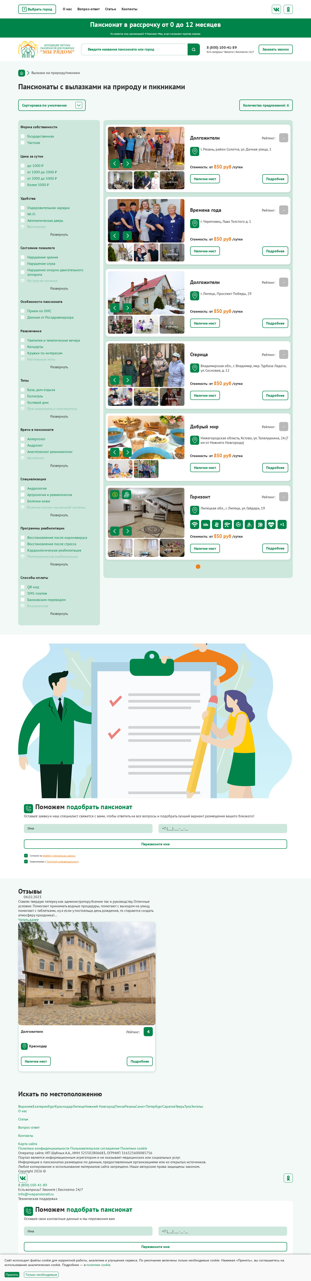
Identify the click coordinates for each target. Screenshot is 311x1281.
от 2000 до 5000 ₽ (42, 178)
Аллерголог (36, 439)
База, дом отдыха (41, 389)
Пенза (120, 1106)
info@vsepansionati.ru (36, 1194)
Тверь (179, 1106)
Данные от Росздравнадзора (50, 317)
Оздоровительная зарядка (48, 207)
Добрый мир (204, 426)
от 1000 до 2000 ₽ (42, 172)
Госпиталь (35, 396)
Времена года (206, 210)
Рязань (130, 1106)
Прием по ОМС (39, 311)
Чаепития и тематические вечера (53, 340)
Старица (199, 354)
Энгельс (197, 1106)
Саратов (168, 1106)
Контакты (129, 9)
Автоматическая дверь (45, 220)
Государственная (40, 136)
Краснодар (38, 1046)
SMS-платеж (37, 593)
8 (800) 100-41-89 (222, 47)
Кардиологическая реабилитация (54, 550)
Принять (12, 1274)
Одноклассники (288, 9)
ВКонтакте (276, 9)
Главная (21, 73)
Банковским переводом (46, 599)
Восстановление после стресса (51, 544)
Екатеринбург (44, 1106)
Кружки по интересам (44, 353)
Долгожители (205, 138)
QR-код (33, 587)
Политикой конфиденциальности (63, 861)
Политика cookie (133, 1148)
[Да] (26, 856)
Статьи (110, 9)
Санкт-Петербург (148, 1106)
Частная (33, 142)
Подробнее (275, 178)
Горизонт (200, 496)
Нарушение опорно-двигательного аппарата (55, 272)
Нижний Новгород (100, 1106)
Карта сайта (27, 1143)
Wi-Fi (31, 214)
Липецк (79, 1106)
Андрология (37, 488)
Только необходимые (41, 1274)
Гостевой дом (37, 402)
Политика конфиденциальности (43, 1148)
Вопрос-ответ (88, 9)
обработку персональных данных (59, 855)
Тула (187, 1106)
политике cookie (98, 1265)
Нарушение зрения (42, 257)
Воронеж (25, 1106)
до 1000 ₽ (35, 165)
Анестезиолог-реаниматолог (50, 451)
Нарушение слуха (41, 263)
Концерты (35, 346)
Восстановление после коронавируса (57, 537)
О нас (67, 9)
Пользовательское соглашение (95, 1148)
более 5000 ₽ (38, 184)
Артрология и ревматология (49, 494)
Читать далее (28, 919)
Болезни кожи (38, 501)
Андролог (35, 445)
